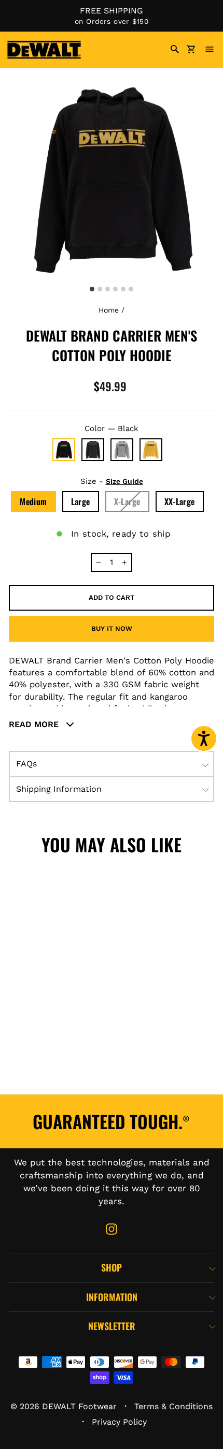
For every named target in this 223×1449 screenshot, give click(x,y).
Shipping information (59, 789)
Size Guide (124, 481)
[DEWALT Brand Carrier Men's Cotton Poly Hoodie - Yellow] (57, 1077)
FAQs (26, 763)
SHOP (111, 1267)
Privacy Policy (119, 1422)
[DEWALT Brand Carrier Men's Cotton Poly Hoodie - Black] (23, 1040)
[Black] (63, 449)
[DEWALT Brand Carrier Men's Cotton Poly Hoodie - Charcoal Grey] (57, 1040)
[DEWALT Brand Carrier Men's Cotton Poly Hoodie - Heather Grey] (23, 1077)
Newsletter (111, 1326)
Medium (33, 501)
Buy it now (111, 628)
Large (80, 501)
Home (109, 310)
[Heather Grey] (122, 449)
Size (111, 481)
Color (111, 428)
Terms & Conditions (173, 1406)
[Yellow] (151, 449)
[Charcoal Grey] (92, 449)
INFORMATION (111, 1297)
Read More (35, 724)
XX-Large (179, 501)
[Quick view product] (83, 942)
